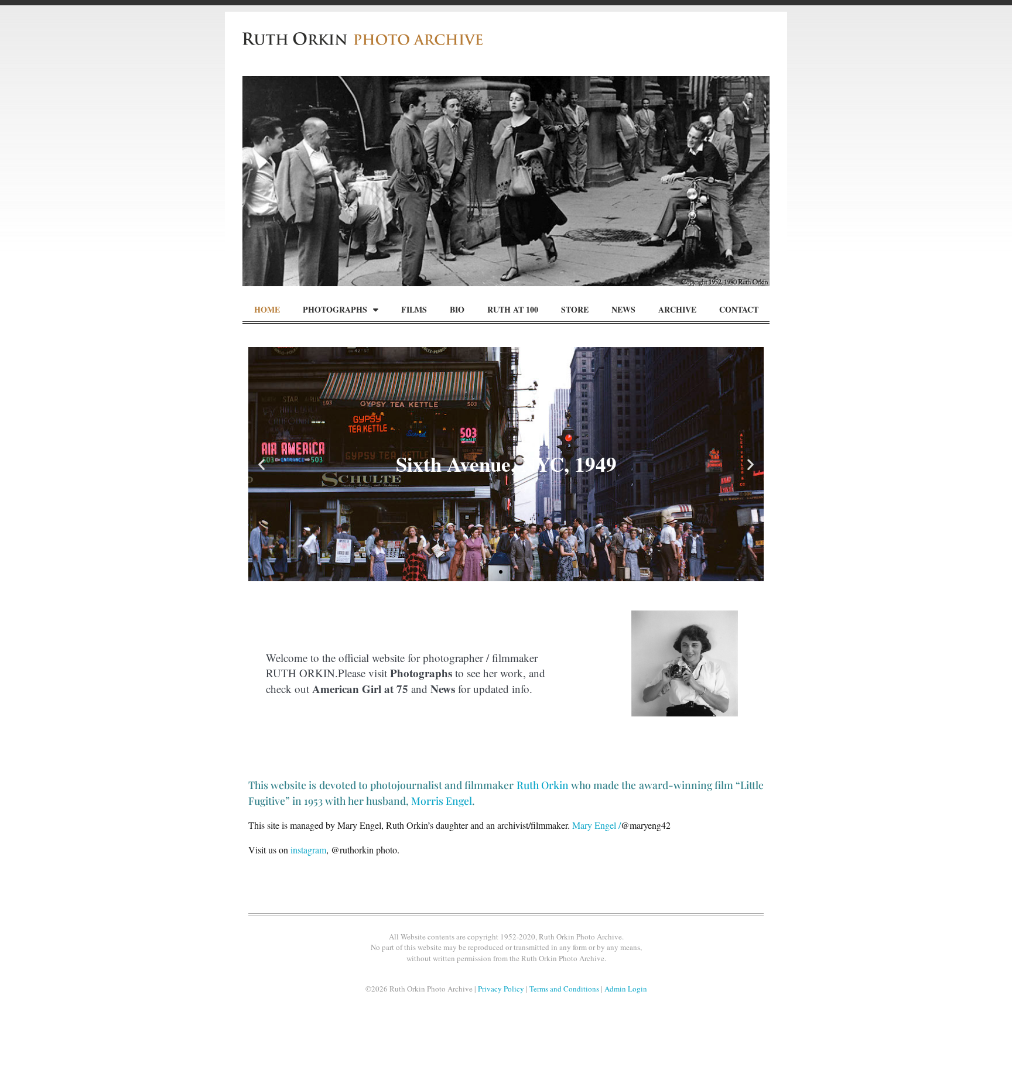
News (623, 309)
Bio (457, 309)
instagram (308, 849)
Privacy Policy (501, 988)
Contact (738, 309)
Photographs (335, 309)
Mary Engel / (596, 825)
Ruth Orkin (544, 784)
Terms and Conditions (564, 988)
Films (414, 309)
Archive (677, 309)
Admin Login (625, 988)
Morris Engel (441, 800)
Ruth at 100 (512, 309)
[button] (261, 464)
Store (575, 309)
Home (267, 309)
